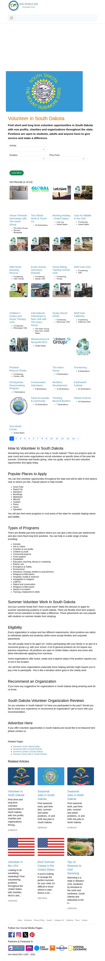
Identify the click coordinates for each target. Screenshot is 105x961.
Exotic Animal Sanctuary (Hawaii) (38, 270)
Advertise (69, 920)
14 (73, 438)
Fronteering (80, 367)
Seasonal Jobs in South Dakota (27, 749)
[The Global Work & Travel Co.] (40, 190)
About (20, 920)
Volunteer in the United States (26, 746)
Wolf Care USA (82, 267)
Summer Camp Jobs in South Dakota (30, 754)
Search (49, 920)
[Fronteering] (83, 348)
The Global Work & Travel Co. (38, 218)
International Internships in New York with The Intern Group (38, 319)
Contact (84, 920)
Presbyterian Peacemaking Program (17, 385)
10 (51, 438)
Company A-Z (59, 920)
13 (68, 438)
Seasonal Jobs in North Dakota (75, 795)
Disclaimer (28, 920)
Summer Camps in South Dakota (28, 751)
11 (57, 438)
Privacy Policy (39, 920)
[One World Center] (18, 407)
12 (62, 438)
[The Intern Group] (61, 342)
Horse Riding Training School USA (61, 270)
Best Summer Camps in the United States (46, 865)
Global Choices (82, 398)
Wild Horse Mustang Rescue (15, 270)
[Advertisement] (52, 49)
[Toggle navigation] (11, 17)
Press (77, 920)
